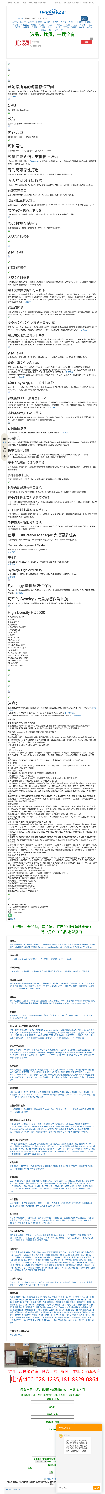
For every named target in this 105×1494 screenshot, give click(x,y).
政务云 (50, 1000)
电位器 (15, 1307)
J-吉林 (82, 24)
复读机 (60, 1260)
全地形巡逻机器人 (81, 944)
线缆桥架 (66, 1146)
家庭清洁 (58, 1257)
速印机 (72, 1186)
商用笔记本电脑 (48, 1220)
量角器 (33, 1302)
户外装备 (75, 1257)
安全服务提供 (85, 1055)
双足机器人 (68, 944)
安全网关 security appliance (79, 1050)
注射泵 (85, 1312)
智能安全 (79, 1052)
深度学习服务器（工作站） (42, 1037)
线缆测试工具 (39, 1146)
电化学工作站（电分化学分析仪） (51, 1315)
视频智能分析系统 (21, 1168)
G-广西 (55, 22)
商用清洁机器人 (16, 944)
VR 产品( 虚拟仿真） (62, 1037)
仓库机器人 (77, 947)
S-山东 (50, 27)
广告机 (55, 1180)
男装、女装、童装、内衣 (36, 1252)
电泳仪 (45, 1309)
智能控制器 (17, 1302)
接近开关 (26, 1302)
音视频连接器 (76, 1126)
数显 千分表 (21, 1297)
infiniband (74, 1094)
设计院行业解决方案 (60, 983)
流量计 (89, 1302)
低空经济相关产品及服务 (47, 986)
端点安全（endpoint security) (50, 1052)
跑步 (33, 1254)
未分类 (12, 918)
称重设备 (77, 1312)
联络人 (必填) (52, 1414)
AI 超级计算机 (51, 1032)
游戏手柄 (36, 1262)
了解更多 (28, 302)
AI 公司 (27, 1037)
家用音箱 (60, 1265)
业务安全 (52, 1055)
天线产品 (19, 1282)
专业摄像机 (87, 1126)
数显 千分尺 (63, 1297)
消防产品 (87, 1149)
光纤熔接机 (50, 1146)
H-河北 (88, 22)
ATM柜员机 (70, 1180)
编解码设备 (57, 1166)
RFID (59, 1282)
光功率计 (36, 1317)
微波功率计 (46, 1320)
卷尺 (25, 1186)
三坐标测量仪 (40, 1304)
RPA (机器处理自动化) (77, 1077)
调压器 (88, 1297)
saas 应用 (52, 1074)
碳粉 (22, 1205)
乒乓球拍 (16, 1257)
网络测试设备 (63, 1094)
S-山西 (34, 27)
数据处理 (18, 1035)
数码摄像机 (63, 1262)
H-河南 (80, 22)
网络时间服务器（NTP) (19, 1092)
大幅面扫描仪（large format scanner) (40, 1183)
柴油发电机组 (29, 1151)
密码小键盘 (30, 1180)
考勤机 (34, 1188)
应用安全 (16, 1055)
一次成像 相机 (82, 1262)
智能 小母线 (83, 1146)
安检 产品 (40, 1168)
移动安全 (23, 1057)
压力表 (19, 1304)
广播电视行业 (75, 983)
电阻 (45, 1299)
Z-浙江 (43, 29)
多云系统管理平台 (20, 1017)
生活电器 (84, 1254)
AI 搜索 (49, 1030)
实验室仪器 (80, 1302)
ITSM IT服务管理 (67, 1072)
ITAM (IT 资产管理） (30, 1074)
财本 (67, 1186)
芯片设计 (59, 971)
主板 (16, 1237)
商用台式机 (60, 1220)
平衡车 (82, 1257)
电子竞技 (46, 1235)
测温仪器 (74, 1309)
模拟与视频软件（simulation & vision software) (43, 947)
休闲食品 (67, 1257)
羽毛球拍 (54, 1254)
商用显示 (27, 1126)
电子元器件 (14, 971)
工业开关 (35, 1285)
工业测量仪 (53, 1309)
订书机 (21, 1183)
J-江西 (67, 24)
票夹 (65, 1183)
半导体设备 (34, 971)
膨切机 (22, 1180)
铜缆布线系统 (42, 1143)
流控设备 (53, 1094)
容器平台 (70, 1000)
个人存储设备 (18, 1265)
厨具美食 (62, 1252)
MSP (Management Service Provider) (78, 1003)
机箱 (47, 1237)
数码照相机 (27, 1262)
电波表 (51, 1299)
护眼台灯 (31, 1260)
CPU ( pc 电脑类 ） (59, 1235)
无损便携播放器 (27, 1257)
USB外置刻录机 (42, 1260)
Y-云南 (89, 27)
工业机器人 (87, 947)
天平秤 (63, 1304)
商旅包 (54, 1203)
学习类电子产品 (20, 1270)
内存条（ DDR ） (25, 1235)
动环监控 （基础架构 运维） (34, 1154)
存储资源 (86, 1000)
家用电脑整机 (70, 1265)
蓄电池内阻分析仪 (32, 1312)
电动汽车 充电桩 (65, 959)
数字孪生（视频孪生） (79, 1032)
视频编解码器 (30, 1129)
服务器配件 (27, 1109)
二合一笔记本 (71, 1220)
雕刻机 (59, 1183)
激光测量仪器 (64, 1309)
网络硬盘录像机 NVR (43, 1166)
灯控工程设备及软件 (46, 1124)
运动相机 (72, 1262)
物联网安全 (61, 1055)
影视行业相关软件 (52, 1072)
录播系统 (52, 1131)
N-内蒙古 (58, 24)
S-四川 (20, 18)
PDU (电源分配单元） (76, 1151)
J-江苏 (74, 24)
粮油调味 (21, 1252)
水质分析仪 (72, 1320)
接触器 (15, 1299)
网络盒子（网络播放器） (44, 1257)
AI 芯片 (41, 1032)
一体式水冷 (37, 1235)
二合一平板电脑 (19, 1223)
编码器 (77, 1299)
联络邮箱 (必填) (52, 1421)
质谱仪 (88, 1320)
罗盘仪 (75, 1315)
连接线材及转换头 (80, 1131)
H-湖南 (41, 24)
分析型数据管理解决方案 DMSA (69, 1074)
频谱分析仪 (68, 1312)
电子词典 (53, 1260)
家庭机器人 (18, 947)
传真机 (85, 1186)
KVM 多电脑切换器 (74, 1149)
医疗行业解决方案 (44, 983)
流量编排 (33, 1092)
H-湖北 (15, 24)
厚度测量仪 (75, 1307)
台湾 (56, 29)
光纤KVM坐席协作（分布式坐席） (52, 1149)
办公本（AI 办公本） (18, 1217)
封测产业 (51, 971)
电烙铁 (24, 1203)
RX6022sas (35, 161)
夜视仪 (29, 1317)
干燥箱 (39, 1309)
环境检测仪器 (29, 1309)
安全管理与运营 (73, 1055)
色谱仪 (54, 1320)
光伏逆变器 (41, 1302)
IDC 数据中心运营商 (39, 1000)
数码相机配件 (52, 1262)
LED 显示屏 (41, 1129)
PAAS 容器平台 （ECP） (71, 1015)
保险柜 (75, 1188)
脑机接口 (32, 1035)
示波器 (38, 1320)
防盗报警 (66, 1166)
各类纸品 (43, 1205)
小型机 (75, 1109)
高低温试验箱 (63, 1317)
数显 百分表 (80, 1297)
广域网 (62, 1092)
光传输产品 (30, 1097)
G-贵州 (72, 22)
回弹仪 (68, 1315)
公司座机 (52, 1406)
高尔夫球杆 (75, 1254)
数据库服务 (33, 1003)
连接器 (33, 1282)
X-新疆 (81, 27)
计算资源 (78, 1000)
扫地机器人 (22, 1260)
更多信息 (11, 552)
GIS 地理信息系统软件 (44, 1077)
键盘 (18, 1240)
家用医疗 (18, 1262)
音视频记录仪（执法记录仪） (36, 1131)
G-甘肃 (47, 22)
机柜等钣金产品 (27, 1146)
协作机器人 (67, 947)
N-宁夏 (49, 24)
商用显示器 (36, 1220)
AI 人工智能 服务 (21, 1003)
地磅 (69, 1304)
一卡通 (59, 1146)
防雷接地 (16, 1146)
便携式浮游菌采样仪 (22, 1315)
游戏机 (27, 1265)
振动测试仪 (58, 1312)
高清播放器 (32, 1270)
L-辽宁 (90, 24)
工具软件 (43, 1074)
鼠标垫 (43, 1262)
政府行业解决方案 (65, 986)
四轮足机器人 (57, 944)
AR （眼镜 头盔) (78, 1037)
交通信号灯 (29, 1307)
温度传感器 (23, 1299)
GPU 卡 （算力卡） (64, 1109)
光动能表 (39, 1299)
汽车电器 (13, 959)
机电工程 (32, 1143)
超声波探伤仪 (28, 1320)
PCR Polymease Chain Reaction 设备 (55, 1307)
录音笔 (38, 1267)
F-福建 (39, 22)
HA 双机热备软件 (42, 1069)
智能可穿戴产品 (37, 1265)
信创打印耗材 (15, 1203)
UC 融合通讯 (19, 1097)
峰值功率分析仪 (33, 1297)
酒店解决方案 (15, 983)
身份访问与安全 (69, 1052)
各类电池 (68, 1260)
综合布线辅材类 (81, 1143)
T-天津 (66, 27)
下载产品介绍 (13, 96)
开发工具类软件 (16, 1069)
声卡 (25, 1237)
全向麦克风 (18, 1131)
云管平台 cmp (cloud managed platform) (26, 1015)
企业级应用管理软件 (83, 1069)
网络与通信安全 (38, 1050)
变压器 (71, 1297)
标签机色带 (76, 1203)
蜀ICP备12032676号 (13, 1489)
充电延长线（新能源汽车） (29, 959)
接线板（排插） (54, 1267)
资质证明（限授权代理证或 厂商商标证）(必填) (52, 1459)
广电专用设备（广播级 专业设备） (23, 1124)
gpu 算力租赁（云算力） (20, 1000)
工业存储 (40, 1282)
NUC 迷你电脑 (32, 1223)
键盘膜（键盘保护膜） (71, 1267)
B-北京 (23, 22)
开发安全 (63, 1050)
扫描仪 (79, 1186)
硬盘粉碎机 (47, 1180)
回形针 (61, 1180)
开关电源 (27, 1285)
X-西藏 (74, 27)
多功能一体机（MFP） (77, 1183)
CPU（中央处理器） (58, 1237)
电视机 (47, 1254)
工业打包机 (14, 1180)
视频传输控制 (52, 1129)
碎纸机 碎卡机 (24, 1188)
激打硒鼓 (16, 1205)
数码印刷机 (59, 1186)
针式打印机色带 (64, 1203)
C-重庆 (31, 22)
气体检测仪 (62, 1320)
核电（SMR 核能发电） (19, 1030)
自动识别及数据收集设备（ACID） (58, 1188)
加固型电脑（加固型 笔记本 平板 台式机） (70, 1217)
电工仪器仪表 (18, 1309)
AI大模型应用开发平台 (29, 1032)
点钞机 (15, 1188)
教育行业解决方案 (80, 986)
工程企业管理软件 (37, 1072)
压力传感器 (59, 1299)
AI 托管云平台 (63, 1032)
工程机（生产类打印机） (44, 1186)
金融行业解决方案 (29, 983)
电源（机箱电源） (74, 1237)
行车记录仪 (45, 959)
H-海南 (33, 24)
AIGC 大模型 (43, 1035)
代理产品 (52, 1429)
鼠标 (22, 1240)
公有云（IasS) (60, 1000)
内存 (79, 1235)
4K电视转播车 (37, 1126)
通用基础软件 (28, 1069)
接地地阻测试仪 (47, 1312)
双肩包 (49, 1223)
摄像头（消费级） (84, 1265)
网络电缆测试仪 (85, 1309)
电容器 (31, 1299)
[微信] (10, 915)
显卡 (21, 1237)
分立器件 (43, 971)
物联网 (27, 1282)
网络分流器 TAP (44, 1092)
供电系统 (74, 1146)
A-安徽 (15, 22)
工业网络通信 (50, 1282)
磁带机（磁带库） (21, 1111)
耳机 (46, 1265)
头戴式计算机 (82, 1035)
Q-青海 (17, 27)
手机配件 (13, 1334)
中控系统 (68, 1131)
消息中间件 (43, 1003)
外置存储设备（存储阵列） (44, 1109)
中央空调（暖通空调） (19, 1143)
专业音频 (27, 1254)
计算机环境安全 (52, 1050)
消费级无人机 (64, 1254)
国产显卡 (13, 1235)
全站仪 (25, 1304)
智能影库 (39, 1254)
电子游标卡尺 (45, 1297)
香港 (50, 29)
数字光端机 (33, 1149)
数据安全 (24, 1055)
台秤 (80, 1304)
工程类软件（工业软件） (24, 1077)
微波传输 (55, 1092)
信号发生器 (20, 1317)
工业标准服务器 (16, 1109)
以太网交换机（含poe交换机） (78, 1092)
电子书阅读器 (28, 1267)
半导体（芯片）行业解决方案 (24, 986)
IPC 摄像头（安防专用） (19, 1166)
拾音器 (32, 1168)
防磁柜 (40, 1188)
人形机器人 (46, 944)
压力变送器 (69, 1299)
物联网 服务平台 (55, 1003)
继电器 (72, 1302)
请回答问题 (42, 1466)
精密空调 (19, 1151)
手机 (20, 1334)
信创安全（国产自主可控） (20, 1050)
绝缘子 (21, 1307)
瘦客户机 (42, 1223)
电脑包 (75, 1260)
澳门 (62, 29)
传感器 (12, 1282)
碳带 (37, 1205)
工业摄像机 (44, 1285)
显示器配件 (72, 1235)
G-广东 (63, 22)
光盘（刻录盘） (54, 1205)
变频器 (54, 1297)
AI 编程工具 (40, 1030)
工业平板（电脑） (69, 1282)
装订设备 (85, 1180)
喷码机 (30, 1186)
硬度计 (84, 1317)
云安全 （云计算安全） (38, 1055)
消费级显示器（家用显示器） (37, 1240)
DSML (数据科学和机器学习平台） (62, 1035)
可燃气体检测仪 (53, 1304)
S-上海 (58, 27)
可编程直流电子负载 (49, 1317)
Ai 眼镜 (25, 1035)
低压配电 (16, 1149)
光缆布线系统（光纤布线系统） (61, 1143)
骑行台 (89, 1257)
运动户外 (13, 1252)
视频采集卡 (63, 1129)
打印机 (15, 1183)
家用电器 (41, 1270)
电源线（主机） (44, 1203)
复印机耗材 (32, 1203)
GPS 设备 (40, 1097)
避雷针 (85, 1304)
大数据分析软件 (60, 1077)
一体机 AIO (82, 1220)
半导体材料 (24, 971)
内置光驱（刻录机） (36, 1237)
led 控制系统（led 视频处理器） (57, 1126)
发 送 (96, 1488)
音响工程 (60, 1131)
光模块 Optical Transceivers (38, 1094)
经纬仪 (31, 1304)
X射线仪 (81, 1320)
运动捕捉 (19, 1037)
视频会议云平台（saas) (64, 1124)
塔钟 (37, 1307)
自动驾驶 (54, 959)
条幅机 (78, 1180)
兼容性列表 (69, 713)
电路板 (83, 1299)
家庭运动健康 (52, 1252)
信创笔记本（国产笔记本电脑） (39, 1217)
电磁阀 (12, 1297)
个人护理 (70, 1252)
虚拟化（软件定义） (52, 1015)
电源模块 (50, 1302)
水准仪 (81, 1315)
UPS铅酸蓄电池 (60, 1151)
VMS (32, 1166)
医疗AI (32, 1030)
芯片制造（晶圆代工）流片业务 (77, 971)
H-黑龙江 (24, 24)
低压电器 (65, 1302)
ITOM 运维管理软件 (58, 1069)
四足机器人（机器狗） (32, 944)
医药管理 (25, 1072)
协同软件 (70, 1069)
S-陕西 (42, 27)
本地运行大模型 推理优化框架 (65, 1030)
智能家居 (52, 1265)
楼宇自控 (24, 1149)
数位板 (44, 1267)
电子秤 (74, 1304)
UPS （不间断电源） (44, 1151)
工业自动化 (18, 1285)
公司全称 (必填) (52, 1399)
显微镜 (34, 1315)
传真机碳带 (29, 1205)
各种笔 (39, 1180)
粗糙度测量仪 (75, 1317)
